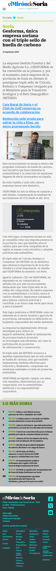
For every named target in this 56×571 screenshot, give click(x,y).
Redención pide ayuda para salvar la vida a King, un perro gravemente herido (23, 122)
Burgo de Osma (21, 545)
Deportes (33, 531)
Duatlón (32, 550)
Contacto (6, 521)
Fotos (5, 544)
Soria (20, 17)
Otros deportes (34, 553)
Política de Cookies (10, 516)
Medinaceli (20, 563)
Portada (7, 17)
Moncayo (19, 558)
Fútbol (31, 537)
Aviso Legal (7, 513)
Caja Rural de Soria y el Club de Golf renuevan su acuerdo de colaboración (22, 108)
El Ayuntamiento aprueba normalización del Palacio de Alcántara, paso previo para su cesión (25, 479)
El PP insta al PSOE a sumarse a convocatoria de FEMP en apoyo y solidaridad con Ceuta (23, 454)
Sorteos (46, 560)
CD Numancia (34, 534)
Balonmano (33, 545)
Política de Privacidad (11, 518)
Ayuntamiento (8, 537)
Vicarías (19, 550)
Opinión (6, 548)
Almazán (19, 560)
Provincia (20, 531)
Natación (32, 548)
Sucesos (5, 539)
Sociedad (46, 537)
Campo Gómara (19, 554)
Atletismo (32, 542)
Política (45, 534)
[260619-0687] (28, 217)
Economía (46, 539)
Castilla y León (47, 547)
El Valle (18, 539)
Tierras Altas (20, 542)
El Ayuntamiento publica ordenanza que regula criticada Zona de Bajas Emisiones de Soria (23, 463)
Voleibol (32, 539)
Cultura (45, 542)
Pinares (18, 534)
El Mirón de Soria (28, 4)
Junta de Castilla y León (47, 552)
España (46, 531)
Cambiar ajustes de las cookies (15, 526)
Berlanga (19, 537)
